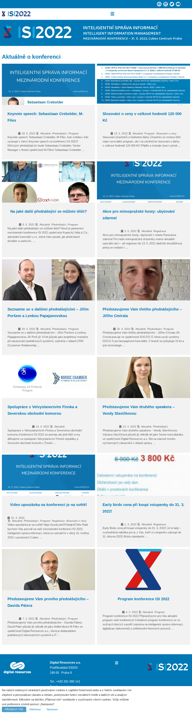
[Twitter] (172, 4)
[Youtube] (178, 4)
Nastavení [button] (52, 709)
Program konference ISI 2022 (143, 599)
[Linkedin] (165, 4)
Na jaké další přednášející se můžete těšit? (48, 211)
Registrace (159, 231)
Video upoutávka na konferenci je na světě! (48, 505)
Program (73, 133)
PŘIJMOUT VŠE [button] (14, 709)
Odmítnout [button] (35, 709)
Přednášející (59, 133)
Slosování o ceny (166, 133)
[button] (112, 14)
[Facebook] (159, 4)
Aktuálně (45, 133)
